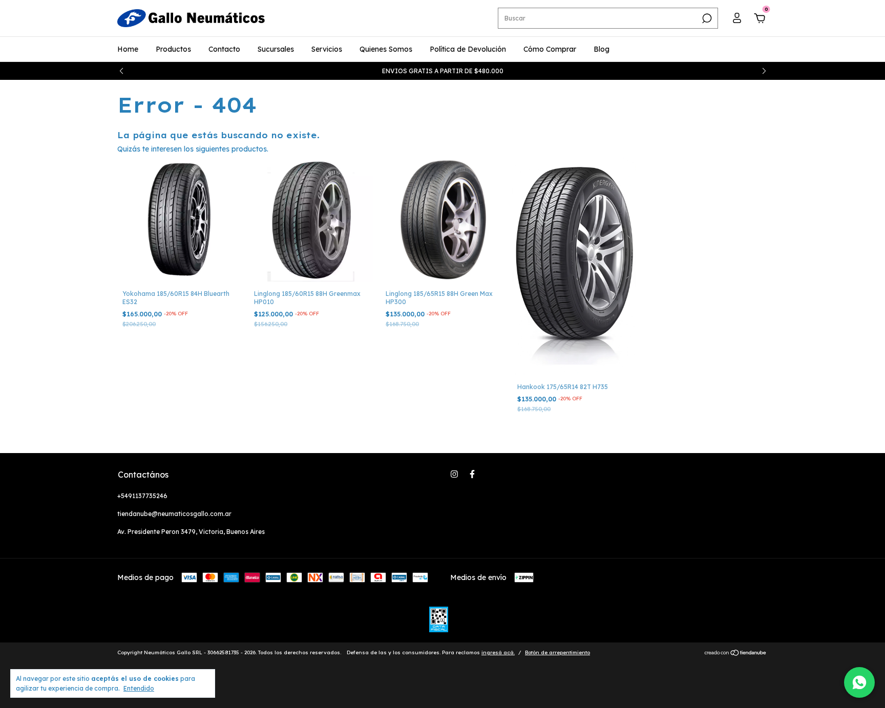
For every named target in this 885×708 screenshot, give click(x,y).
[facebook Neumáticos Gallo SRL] (472, 474)
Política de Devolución (468, 49)
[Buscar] (706, 18)
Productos (173, 49)
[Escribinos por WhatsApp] (859, 682)
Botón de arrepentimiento (557, 652)
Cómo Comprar (549, 49)
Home (127, 49)
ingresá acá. (498, 652)
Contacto (224, 49)
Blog (601, 49)
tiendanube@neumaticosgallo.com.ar (174, 514)
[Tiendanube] (736, 653)
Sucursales (276, 49)
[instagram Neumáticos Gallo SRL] (454, 474)
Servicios (326, 49)
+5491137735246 (142, 496)
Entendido (138, 688)
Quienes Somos (386, 49)
